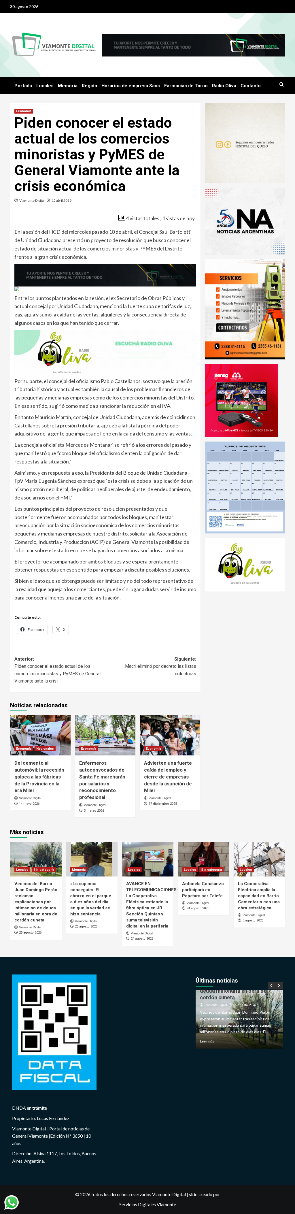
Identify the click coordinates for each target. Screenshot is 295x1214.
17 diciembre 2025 (163, 804)
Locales (45, 85)
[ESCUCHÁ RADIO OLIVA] (105, 353)
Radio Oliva (224, 85)
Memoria (67, 85)
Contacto (251, 85)
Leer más (224, 1041)
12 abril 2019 (61, 200)
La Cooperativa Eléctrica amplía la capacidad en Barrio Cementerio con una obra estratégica (259, 896)
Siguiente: (160, 666)
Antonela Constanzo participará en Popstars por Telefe (203, 889)
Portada (23, 85)
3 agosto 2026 (253, 920)
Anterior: (57, 670)
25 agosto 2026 (30, 932)
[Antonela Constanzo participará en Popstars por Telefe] (203, 859)
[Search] (281, 85)
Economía (23, 111)
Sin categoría (43, 870)
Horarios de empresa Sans (130, 85)
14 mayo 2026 (29, 804)
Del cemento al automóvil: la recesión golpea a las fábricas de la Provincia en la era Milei (39, 776)
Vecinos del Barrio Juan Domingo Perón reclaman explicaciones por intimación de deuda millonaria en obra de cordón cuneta (35, 902)
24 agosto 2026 (142, 938)
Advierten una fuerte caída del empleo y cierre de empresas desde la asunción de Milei (168, 776)
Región (89, 85)
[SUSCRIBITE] (105, 274)
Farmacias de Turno (186, 85)
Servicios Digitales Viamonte (147, 1204)
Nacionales (45, 749)
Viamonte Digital (32, 200)
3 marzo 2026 (94, 811)
